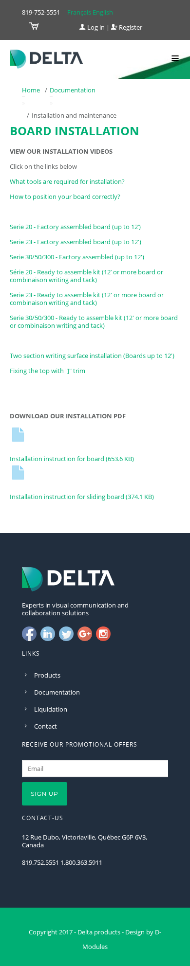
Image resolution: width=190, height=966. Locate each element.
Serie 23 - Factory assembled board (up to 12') (75, 241)
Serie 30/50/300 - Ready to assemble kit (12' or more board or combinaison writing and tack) (94, 321)
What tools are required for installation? (67, 181)
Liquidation (50, 709)
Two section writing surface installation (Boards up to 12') (92, 355)
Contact (45, 726)
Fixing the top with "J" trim (47, 370)
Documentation (72, 90)
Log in (95, 27)
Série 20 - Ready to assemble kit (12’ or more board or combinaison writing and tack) (86, 276)
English (103, 12)
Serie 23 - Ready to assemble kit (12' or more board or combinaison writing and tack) (87, 298)
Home (31, 90)
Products (47, 675)
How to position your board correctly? (65, 196)
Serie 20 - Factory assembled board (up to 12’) (75, 226)
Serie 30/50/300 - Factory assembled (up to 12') (77, 256)
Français (79, 12)
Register (129, 27)
